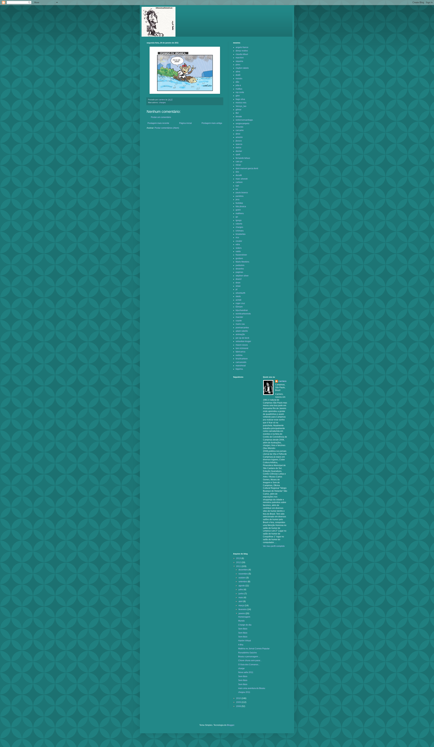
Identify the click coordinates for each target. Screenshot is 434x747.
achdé (238, 300)
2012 (238, 562)
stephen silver (242, 276)
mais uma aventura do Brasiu (251, 688)
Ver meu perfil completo (274, 546)
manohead (241, 365)
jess (237, 199)
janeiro (242, 613)
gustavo (239, 258)
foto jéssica (241, 206)
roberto (239, 224)
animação (240, 334)
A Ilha (240, 645)
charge (241, 668)
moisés (239, 78)
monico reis (241, 102)
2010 (238, 698)
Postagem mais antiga (212, 123)
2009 (238, 702)
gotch (238, 210)
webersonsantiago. (244, 120)
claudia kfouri (242, 54)
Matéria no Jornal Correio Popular (254, 648)
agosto (242, 585)
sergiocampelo (242, 123)
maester (239, 317)
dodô (238, 75)
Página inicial (185, 123)
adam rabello (242, 331)
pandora (239, 196)
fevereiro (243, 609)
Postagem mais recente (158, 123)
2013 (238, 558)
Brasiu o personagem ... (249, 656)
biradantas (240, 234)
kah (237, 186)
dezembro (243, 570)
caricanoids (241, 362)
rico (237, 237)
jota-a (238, 85)
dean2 (239, 279)
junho (241, 593)
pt (236, 289)
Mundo (241, 621)
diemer (239, 151)
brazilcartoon (242, 358)
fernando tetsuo (243, 158)
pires (238, 64)
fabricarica (240, 352)
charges (162, 102)
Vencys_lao (241, 106)
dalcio (238, 147)
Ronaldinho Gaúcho (247, 652)
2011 (238, 566)
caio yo (239, 161)
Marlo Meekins (242, 262)
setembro (243, 581)
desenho (240, 269)
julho (241, 589)
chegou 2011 (244, 692)
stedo (238, 296)
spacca (239, 144)
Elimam (239, 307)
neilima (239, 355)
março (242, 605)
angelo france (242, 47)
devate (239, 116)
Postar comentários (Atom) (167, 128)
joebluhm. (240, 265)
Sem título (242, 629)
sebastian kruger (243, 341)
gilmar (238, 109)
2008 (238, 706)
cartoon (239, 182)
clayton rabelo (242, 68)
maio (241, 597)
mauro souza (242, 345)
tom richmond (242, 348)
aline (238, 71)
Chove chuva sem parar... (250, 660)
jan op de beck (242, 338)
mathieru (240, 213)
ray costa (240, 92)
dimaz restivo (242, 51)
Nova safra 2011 (245, 672)
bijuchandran (242, 310)
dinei (238, 134)
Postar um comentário (161, 117)
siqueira (239, 61)
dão (237, 82)
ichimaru (240, 231)
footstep (239, 203)
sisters (239, 248)
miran (238, 165)
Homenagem (244, 617)
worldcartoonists (243, 314)
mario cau (240, 324)
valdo (238, 251)
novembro (243, 574)
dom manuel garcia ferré (247, 168)
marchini (240, 57)
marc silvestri (242, 179)
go (237, 217)
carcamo (240, 130)
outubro (242, 577)
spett (238, 154)
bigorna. (239, 369)
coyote (239, 320)
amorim (239, 137)
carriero (282, 381)
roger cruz (240, 303)
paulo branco (242, 192)
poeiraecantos (242, 327)
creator (239, 241)
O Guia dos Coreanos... (249, 664)
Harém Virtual (244, 640)
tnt (237, 189)
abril (241, 601)
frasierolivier (241, 255)
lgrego (239, 220)
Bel (237, 113)
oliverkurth (240, 293)
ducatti (239, 175)
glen (238, 95)
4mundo (239, 127)
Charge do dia (244, 625)
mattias (239, 89)
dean (238, 282)
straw (238, 286)
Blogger (230, 725)
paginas (239, 272)
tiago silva (240, 99)
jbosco (239, 141)
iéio (237, 172)
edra (238, 244)
